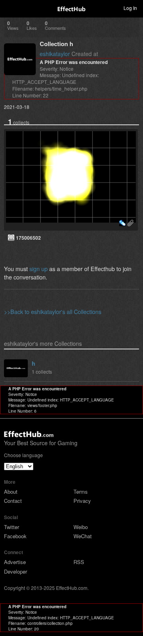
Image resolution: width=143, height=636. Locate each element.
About (10, 491)
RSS (78, 562)
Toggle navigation (9, 7)
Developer (15, 571)
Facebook (15, 536)
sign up (38, 268)
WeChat (82, 536)
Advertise (15, 562)
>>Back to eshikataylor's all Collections (52, 311)
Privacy (82, 500)
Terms (80, 491)
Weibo (80, 527)
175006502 (28, 237)
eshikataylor (55, 54)
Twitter (11, 527)
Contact (13, 500)
